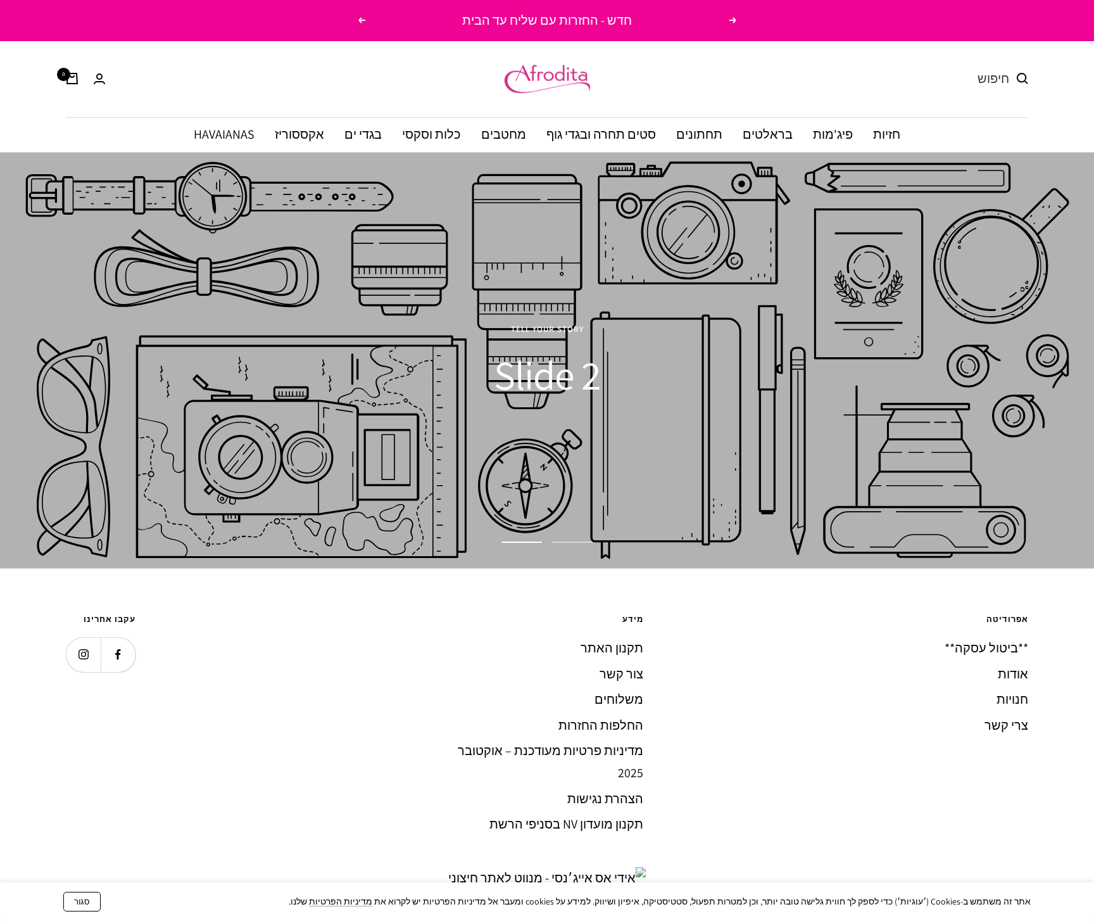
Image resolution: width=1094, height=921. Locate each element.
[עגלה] (72, 78)
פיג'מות (833, 133)
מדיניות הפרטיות (340, 901)
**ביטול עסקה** (986, 648)
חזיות (886, 133)
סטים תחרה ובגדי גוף (601, 133)
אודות (1013, 674)
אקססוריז (299, 133)
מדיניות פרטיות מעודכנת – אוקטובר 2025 (550, 761)
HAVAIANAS (224, 133)
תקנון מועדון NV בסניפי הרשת (566, 824)
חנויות (1012, 699)
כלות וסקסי (431, 133)
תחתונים (699, 133)
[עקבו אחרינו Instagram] (83, 654)
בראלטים (768, 133)
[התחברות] (99, 78)
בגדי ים (363, 133)
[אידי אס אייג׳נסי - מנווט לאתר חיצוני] (547, 878)
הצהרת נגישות (605, 799)
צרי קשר (1006, 725)
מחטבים (503, 133)
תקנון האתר (612, 648)
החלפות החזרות (600, 725)
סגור (82, 901)
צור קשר (621, 674)
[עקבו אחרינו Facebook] (118, 654)
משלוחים (618, 699)
